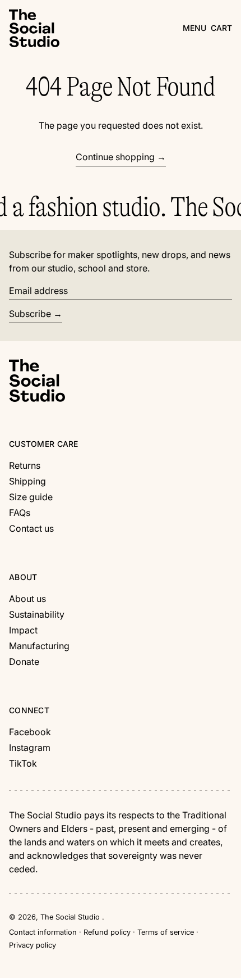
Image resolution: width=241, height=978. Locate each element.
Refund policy (107, 932)
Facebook (30, 731)
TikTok (23, 763)
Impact (23, 630)
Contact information (43, 932)
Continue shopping (115, 156)
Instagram (29, 747)
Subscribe (30, 313)
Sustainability (36, 614)
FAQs (19, 512)
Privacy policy (32, 945)
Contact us (31, 528)
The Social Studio (71, 917)
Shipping (27, 481)
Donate (24, 661)
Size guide (31, 496)
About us (27, 598)
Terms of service (165, 932)
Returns (24, 465)
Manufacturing (39, 645)
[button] (221, 27)
